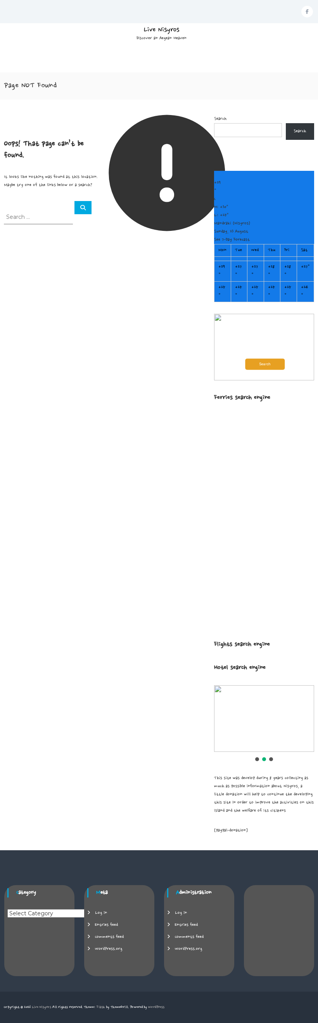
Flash (101, 1007)
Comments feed (109, 937)
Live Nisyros (161, 30)
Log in (101, 913)
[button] (264, 347)
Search (220, 119)
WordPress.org (108, 949)
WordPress (156, 1007)
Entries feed (106, 925)
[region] (264, 724)
